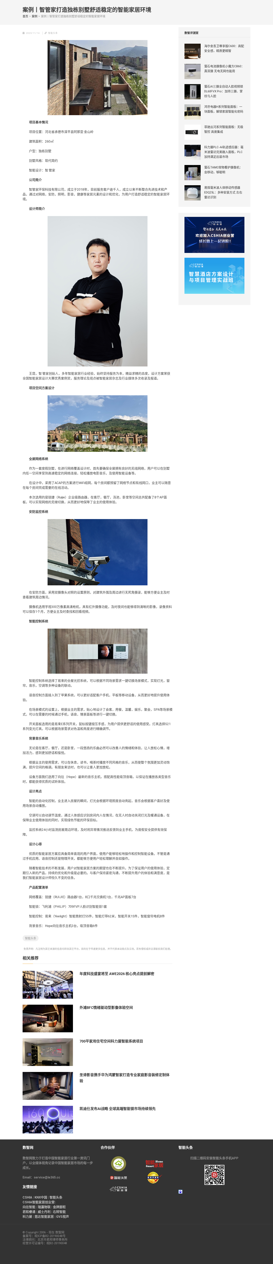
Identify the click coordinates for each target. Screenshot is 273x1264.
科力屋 (27, 1217)
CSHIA (27, 1197)
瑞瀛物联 (44, 1207)
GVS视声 (62, 1217)
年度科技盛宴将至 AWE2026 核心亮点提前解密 (117, 974)
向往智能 (29, 1207)
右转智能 (59, 1212)
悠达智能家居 (44, 1217)
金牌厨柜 (59, 1207)
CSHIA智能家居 (34, 1202)
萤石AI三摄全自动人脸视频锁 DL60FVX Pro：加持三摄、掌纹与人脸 (223, 91)
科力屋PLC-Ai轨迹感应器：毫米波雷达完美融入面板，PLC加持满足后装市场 (223, 152)
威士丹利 (44, 1212)
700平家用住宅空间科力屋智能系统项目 (111, 1041)
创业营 (50, 1202)
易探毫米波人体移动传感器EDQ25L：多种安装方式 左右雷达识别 (223, 192)
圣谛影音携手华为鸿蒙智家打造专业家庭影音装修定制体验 (124, 1078)
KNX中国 (41, 1197)
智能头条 (30, 938)
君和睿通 (29, 1212)
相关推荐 (31, 958)
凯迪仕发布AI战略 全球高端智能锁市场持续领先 (118, 1109)
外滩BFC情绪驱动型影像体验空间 (106, 1007)
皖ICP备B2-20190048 (49, 1236)
